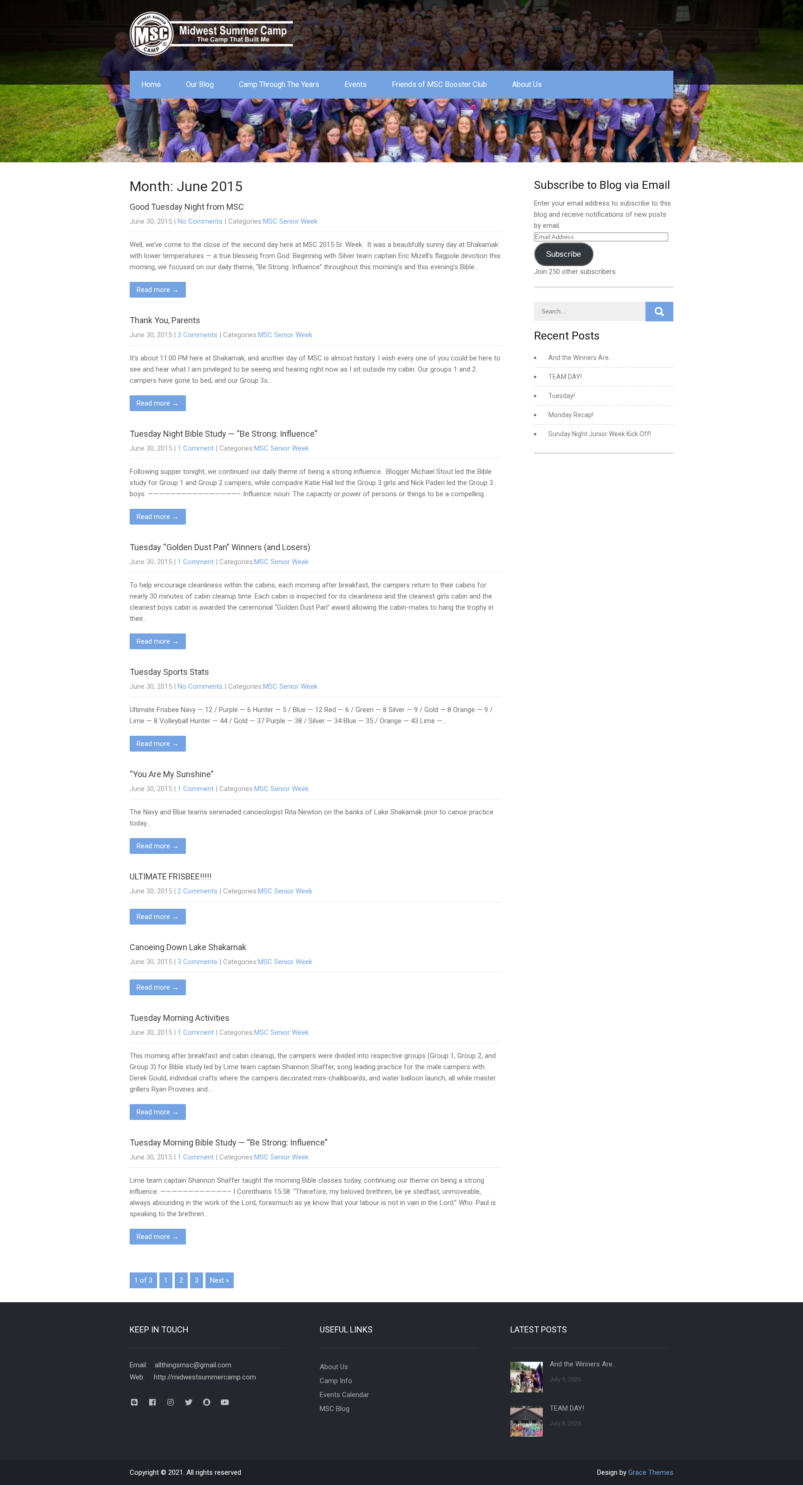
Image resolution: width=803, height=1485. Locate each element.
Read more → (158, 290)
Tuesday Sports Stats (169, 672)
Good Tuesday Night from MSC (187, 207)
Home (151, 84)
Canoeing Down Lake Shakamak (188, 947)
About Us (527, 84)
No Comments (200, 221)
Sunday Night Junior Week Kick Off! (599, 434)
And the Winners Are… (580, 357)
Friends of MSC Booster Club (439, 84)
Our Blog (200, 84)
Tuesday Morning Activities (180, 1018)
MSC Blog (334, 1409)
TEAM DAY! (565, 376)
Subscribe (563, 254)
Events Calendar (344, 1395)
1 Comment (196, 448)
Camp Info (336, 1381)
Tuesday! (561, 396)
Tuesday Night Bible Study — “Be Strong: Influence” (223, 434)
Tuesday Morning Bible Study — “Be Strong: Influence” (229, 1142)
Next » (219, 1280)
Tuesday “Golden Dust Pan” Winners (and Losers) (220, 547)
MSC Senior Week (290, 221)
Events (355, 84)
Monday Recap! (570, 415)
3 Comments (197, 335)
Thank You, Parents (165, 320)
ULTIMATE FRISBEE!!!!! (170, 876)
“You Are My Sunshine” (172, 774)
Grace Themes (650, 1472)
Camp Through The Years (279, 84)
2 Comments (197, 891)
